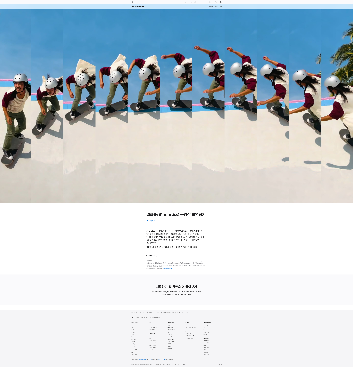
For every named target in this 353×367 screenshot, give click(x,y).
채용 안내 (205, 345)
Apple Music (152, 340)
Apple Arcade (152, 343)
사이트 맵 (184, 364)
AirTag (133, 344)
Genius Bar (170, 327)
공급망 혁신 (206, 334)
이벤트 (205, 350)
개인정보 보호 (206, 332)
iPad (132, 329)
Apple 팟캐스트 (152, 345)
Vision (133, 336)
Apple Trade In (171, 341)
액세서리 (133, 346)
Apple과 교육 (188, 333)
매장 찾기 (169, 325)
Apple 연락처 (206, 354)
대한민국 (220, 364)
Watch (133, 334)
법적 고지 (179, 364)
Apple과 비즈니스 (189, 325)
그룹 (221, 6)
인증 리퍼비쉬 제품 (170, 339)
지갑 (132, 352)
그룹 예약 (169, 332)
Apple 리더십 (206, 343)
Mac (132, 327)
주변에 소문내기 (151, 255)
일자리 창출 (206, 352)
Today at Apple (137, 6)
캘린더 (216, 6)
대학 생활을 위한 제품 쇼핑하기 (191, 338)
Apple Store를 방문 (142, 359)
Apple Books (152, 347)
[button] (215, 2)
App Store (152, 350)
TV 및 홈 (133, 341)
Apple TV (151, 338)
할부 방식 (169, 344)
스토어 (132, 325)
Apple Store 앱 (170, 336)
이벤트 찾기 (211, 6)
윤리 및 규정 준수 (207, 347)
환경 (204, 329)
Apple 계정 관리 (152, 325)
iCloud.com (152, 329)
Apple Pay (134, 354)
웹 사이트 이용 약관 (166, 364)
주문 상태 (169, 346)
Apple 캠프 (169, 334)
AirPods (133, 339)
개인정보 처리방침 (158, 364)
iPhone (133, 332)
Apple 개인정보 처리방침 (168, 268)
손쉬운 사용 (206, 325)
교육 (204, 327)
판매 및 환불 (174, 364)
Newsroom (206, 340)
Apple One (152, 335)
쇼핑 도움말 (169, 348)
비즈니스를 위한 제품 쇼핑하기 (191, 327)
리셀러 (151, 359)
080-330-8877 (162, 359)
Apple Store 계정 (153, 327)
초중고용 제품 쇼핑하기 (190, 335)
